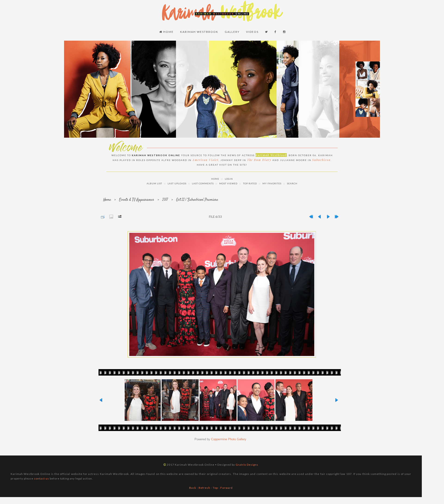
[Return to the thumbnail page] (103, 217)
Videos (252, 31)
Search (292, 183)
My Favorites (271, 183)
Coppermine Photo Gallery (228, 439)
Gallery (232, 31)
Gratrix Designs (247, 464)
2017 (165, 200)
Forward (226, 487)
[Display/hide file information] (111, 217)
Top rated (250, 183)
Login (229, 178)
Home (168, 31)
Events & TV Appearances (136, 200)
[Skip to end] (337, 217)
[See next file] (328, 217)
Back (192, 487)
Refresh (204, 487)
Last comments (203, 183)
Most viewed (228, 183)
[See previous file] (319, 217)
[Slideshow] (120, 217)
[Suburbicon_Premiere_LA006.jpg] (222, 294)
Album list (154, 183)
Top (215, 487)
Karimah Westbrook (199, 31)
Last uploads (177, 183)
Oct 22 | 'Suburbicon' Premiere (197, 200)
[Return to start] (311, 217)
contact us (41, 478)
